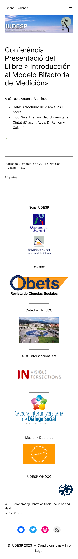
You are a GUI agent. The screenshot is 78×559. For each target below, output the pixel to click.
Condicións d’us (49, 545)
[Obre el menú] (70, 8)
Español (10, 8)
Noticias (55, 163)
